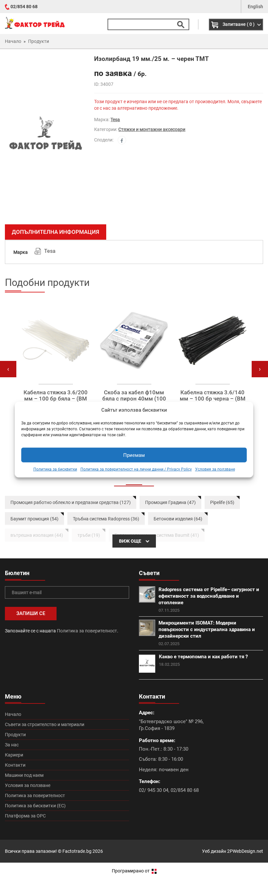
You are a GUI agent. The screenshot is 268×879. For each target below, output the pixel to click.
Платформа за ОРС (25, 815)
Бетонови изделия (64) (178, 518)
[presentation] (8, 369)
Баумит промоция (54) (34, 518)
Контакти (15, 765)
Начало (13, 714)
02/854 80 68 (24, 6)
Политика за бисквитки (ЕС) (35, 805)
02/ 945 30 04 (153, 790)
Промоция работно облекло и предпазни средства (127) (70, 502)
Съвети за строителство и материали (44, 724)
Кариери (14, 754)
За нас (12, 744)
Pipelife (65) (222, 502)
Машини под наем (24, 775)
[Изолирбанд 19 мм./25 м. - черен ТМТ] (44, 137)
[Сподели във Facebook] (122, 140)
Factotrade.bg (77, 851)
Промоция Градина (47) (170, 502)
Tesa (115, 119)
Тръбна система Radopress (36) (106, 518)
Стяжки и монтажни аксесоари (151, 129)
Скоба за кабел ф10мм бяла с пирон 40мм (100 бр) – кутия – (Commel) (134, 398)
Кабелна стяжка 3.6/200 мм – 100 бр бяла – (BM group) (56, 398)
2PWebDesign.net (245, 851)
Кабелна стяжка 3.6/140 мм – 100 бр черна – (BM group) (212, 398)
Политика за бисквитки (55, 469)
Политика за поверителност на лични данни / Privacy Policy (136, 469)
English (255, 6)
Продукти (15, 734)
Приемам (134, 455)
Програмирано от (131, 870)
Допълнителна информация (55, 232)
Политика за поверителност (87, 630)
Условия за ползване (215, 469)
